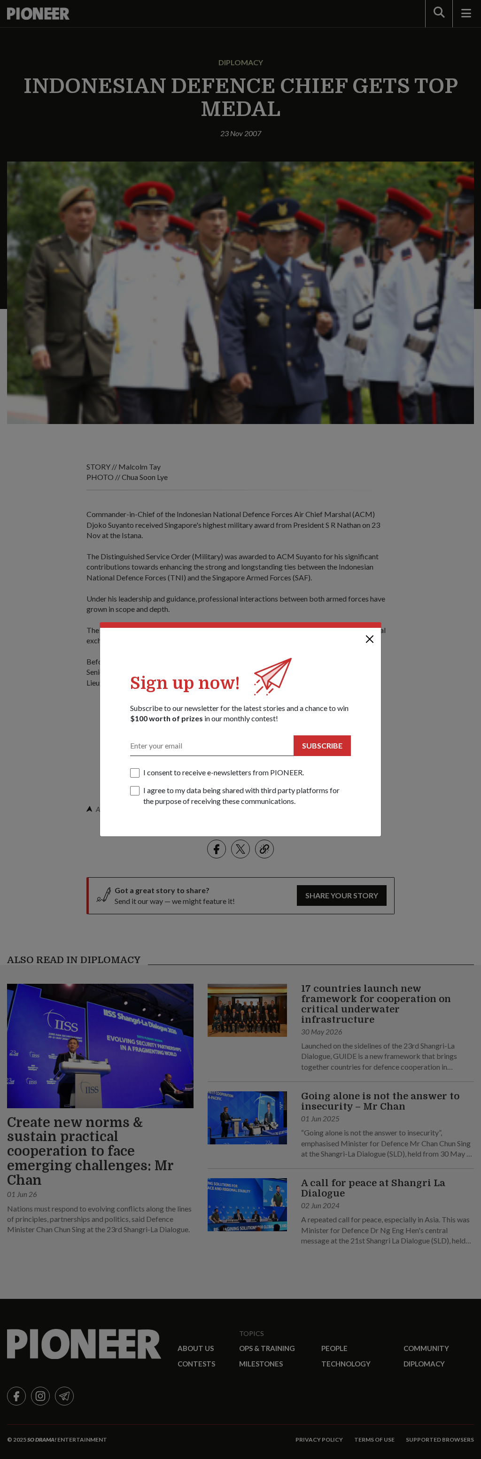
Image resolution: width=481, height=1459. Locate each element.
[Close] (369, 639)
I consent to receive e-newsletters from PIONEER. (223, 772)
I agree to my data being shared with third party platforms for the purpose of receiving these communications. (241, 795)
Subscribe (322, 745)
